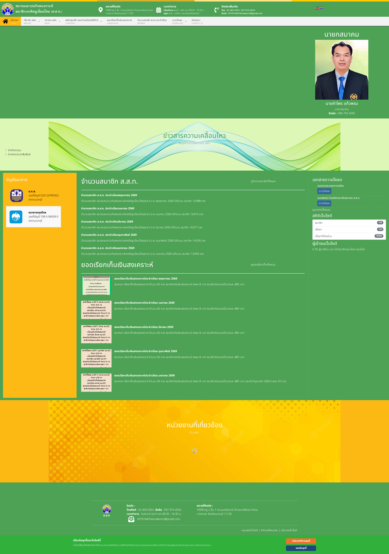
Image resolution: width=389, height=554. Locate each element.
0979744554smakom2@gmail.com (245, 13)
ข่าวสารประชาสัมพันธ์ (19, 154)
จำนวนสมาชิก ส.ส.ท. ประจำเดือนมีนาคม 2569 (107, 222)
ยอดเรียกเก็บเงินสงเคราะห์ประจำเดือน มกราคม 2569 (144, 376)
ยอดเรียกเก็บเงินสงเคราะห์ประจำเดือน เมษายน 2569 (144, 303)
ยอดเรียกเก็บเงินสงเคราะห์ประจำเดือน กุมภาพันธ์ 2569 (145, 351)
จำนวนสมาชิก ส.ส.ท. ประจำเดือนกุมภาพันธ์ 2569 (109, 235)
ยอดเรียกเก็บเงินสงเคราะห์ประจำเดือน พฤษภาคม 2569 (145, 279)
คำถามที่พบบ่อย (269, 530)
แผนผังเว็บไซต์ (250, 530)
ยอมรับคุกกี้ (301, 548)
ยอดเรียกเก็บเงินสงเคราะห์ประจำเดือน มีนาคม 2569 (143, 327)
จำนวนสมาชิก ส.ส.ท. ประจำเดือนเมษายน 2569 (107, 208)
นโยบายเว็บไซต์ (289, 530)
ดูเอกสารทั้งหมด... (322, 210)
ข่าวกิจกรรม (14, 150)
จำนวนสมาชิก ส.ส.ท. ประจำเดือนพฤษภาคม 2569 (109, 195)
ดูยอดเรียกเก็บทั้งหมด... (264, 265)
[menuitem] (10, 21)
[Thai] (321, 8)
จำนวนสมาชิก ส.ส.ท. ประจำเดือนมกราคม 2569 (107, 248)
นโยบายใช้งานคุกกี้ (301, 541)
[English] (317, 8)
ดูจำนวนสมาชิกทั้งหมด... (264, 181)
